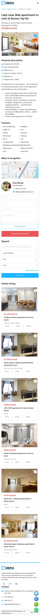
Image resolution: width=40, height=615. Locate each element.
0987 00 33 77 (8, 600)
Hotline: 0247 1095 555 (20, 234)
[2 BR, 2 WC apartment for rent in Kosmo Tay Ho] (19, 390)
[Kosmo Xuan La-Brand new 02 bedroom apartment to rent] (19, 344)
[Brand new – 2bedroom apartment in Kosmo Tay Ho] (19, 480)
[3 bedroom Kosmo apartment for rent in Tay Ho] (19, 299)
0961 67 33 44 (21, 189)
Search (21, 275)
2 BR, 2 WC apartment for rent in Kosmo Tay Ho (19, 409)
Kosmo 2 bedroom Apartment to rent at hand (18, 455)
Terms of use (34, 612)
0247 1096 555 (8, 597)
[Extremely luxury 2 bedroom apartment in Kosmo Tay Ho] (19, 526)
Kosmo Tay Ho (11, 9)
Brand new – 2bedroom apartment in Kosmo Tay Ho (17, 500)
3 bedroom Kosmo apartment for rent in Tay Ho (18, 318)
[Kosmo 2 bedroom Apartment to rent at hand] (19, 435)
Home (3, 9)
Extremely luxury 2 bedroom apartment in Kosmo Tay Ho (19, 545)
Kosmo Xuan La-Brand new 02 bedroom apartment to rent (18, 364)
